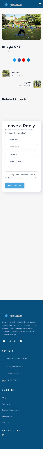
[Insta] (10, 341)
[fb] (4, 341)
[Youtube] (21, 341)
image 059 (29, 118)
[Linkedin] (15, 341)
